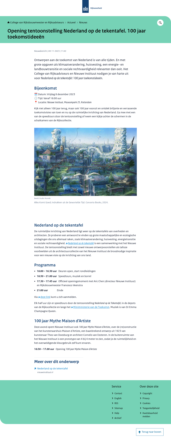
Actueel (71, 22)
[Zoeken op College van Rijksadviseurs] (160, 22)
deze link (45, 297)
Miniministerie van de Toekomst (91, 307)
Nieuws (83, 22)
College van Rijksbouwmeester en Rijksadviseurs (37, 22)
